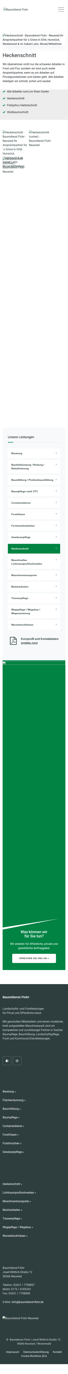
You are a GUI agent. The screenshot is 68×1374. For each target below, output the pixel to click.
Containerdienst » (13, 1126)
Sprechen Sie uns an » (34, 958)
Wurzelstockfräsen (22, 624)
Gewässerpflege (21, 537)
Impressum (12, 1352)
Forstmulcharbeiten (23, 525)
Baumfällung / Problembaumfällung (32, 479)
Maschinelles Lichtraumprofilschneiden (26, 562)
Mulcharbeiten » (12, 1210)
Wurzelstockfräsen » (15, 1235)
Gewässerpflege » (13, 1152)
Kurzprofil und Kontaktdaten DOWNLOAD (40, 641)
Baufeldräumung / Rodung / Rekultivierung (27, 466)
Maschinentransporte (24, 575)
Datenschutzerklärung (36, 1352)
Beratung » (9, 1091)
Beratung (16, 453)
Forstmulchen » (12, 1143)
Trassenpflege (19, 598)
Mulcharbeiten (19, 586)
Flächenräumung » (14, 1100)
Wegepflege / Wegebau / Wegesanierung (25, 611)
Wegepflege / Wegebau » (18, 1227)
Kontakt (57, 1352)
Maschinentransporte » (17, 1201)
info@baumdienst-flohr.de (27, 1302)
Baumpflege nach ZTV (24, 491)
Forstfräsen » (11, 1134)
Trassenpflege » (12, 1218)
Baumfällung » (12, 1108)
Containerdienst (21, 502)
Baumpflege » (11, 1117)
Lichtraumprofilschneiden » (19, 1192)
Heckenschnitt (20, 548)
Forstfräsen (18, 514)
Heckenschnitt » (12, 1184)
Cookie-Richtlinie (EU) (34, 1356)
